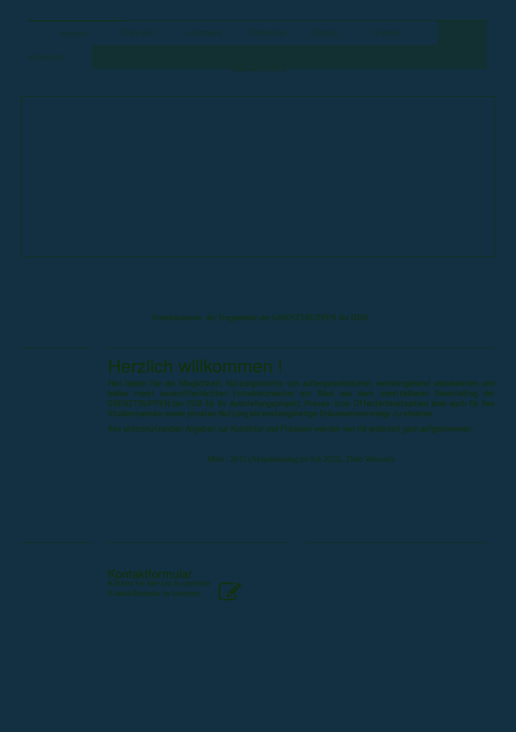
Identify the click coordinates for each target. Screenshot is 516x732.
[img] (258, 176)
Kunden (388, 32)
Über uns (137, 32)
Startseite (74, 33)
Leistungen (203, 32)
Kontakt (325, 32)
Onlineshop (267, 32)
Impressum (46, 56)
